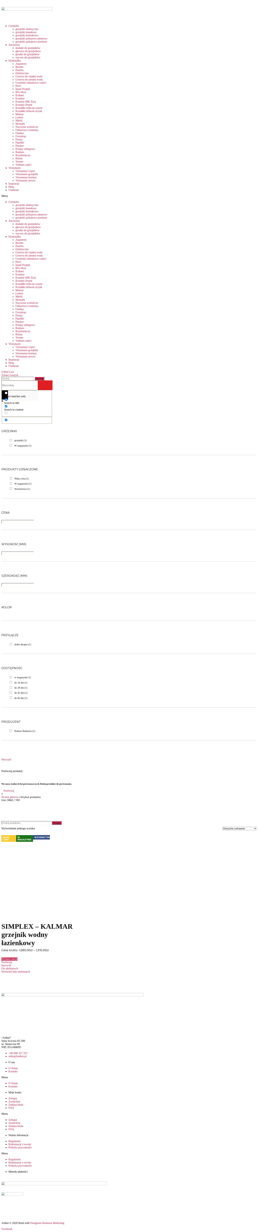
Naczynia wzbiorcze (26, 126)
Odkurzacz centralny (26, 129)
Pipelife (19, 142)
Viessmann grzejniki (26, 174)
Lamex (19, 117)
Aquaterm (21, 63)
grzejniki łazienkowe (26, 35)
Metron (19, 114)
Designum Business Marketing (47, 1222)
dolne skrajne (22, 644)
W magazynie (22, 445)
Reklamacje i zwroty (19, 1144)
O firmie (13, 1068)
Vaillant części (23, 164)
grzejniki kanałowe (26, 32)
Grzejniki (13, 25)
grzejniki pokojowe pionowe (31, 38)
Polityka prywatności (20, 1147)
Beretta (19, 66)
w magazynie (22, 677)
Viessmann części (25, 171)
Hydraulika (14, 60)
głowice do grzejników (28, 51)
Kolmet (19, 95)
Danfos (19, 70)
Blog (11, 186)
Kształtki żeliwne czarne (28, 107)
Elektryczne (22, 73)
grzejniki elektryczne (26, 29)
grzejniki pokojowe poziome (31, 41)
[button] (52, 196)
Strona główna (9, 797)
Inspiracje (13, 183)
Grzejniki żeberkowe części (30, 82)
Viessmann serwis (25, 180)
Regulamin (14, 1141)
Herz (18, 85)
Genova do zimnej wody (29, 79)
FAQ (11, 1107)
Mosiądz (20, 123)
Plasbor (19, 145)
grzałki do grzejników (27, 54)
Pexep (18, 139)
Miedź (18, 120)
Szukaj (56, 823)
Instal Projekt (22, 88)
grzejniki (20, 440)
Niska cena (21, 478)
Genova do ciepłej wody (29, 76)
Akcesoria (14, 44)
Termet (19, 161)
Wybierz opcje (9, 958)
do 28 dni (20, 687)
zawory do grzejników (27, 57)
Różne (19, 158)
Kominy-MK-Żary (25, 101)
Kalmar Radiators (24, 731)
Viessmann (14, 167)
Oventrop (20, 136)
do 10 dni (20, 682)
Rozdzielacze (22, 155)
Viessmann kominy (26, 177)
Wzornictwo (22, 489)
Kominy (20, 98)
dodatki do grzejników (27, 47)
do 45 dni (20, 693)
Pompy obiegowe (25, 148)
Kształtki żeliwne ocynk (28, 111)
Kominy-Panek (23, 104)
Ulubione (13, 189)
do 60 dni (20, 698)
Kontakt (12, 1071)
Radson (19, 152)
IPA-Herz (20, 92)
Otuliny (19, 133)
